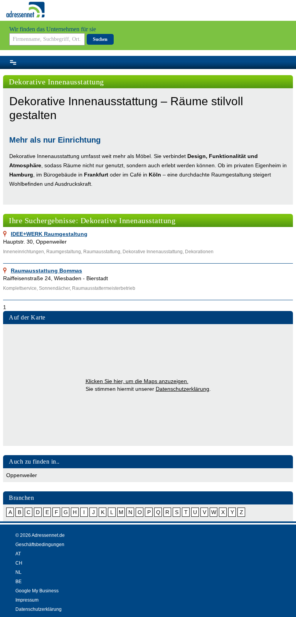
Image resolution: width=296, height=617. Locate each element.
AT (18, 553)
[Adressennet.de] (25, 10)
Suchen (100, 39)
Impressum (27, 600)
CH (18, 563)
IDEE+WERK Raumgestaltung (49, 234)
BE (18, 581)
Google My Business (37, 590)
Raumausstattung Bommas (46, 270)
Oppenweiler (21, 475)
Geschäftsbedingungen (39, 544)
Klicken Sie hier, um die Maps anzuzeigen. (137, 381)
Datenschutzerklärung (182, 389)
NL (18, 572)
